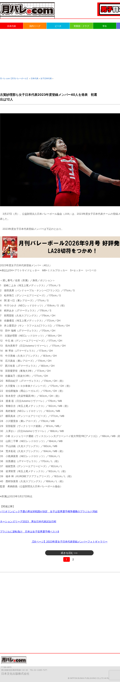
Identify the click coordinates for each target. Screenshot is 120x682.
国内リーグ (34, 26)
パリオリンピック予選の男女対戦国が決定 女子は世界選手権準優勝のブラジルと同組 (49, 511)
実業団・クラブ (81, 26)
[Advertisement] (60, 53)
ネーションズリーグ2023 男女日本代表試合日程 (28, 521)
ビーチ (58, 26)
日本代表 (11, 26)
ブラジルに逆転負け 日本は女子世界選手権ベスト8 (29, 531)
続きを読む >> (69, 552)
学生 (104, 26)
